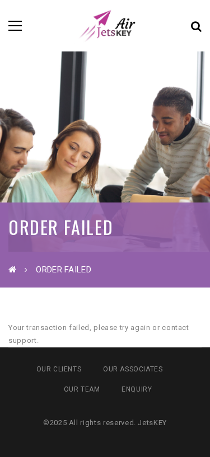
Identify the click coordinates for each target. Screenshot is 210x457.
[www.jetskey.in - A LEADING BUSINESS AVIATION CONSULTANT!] (105, 25)
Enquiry (137, 389)
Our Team (82, 389)
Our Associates (132, 369)
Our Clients (59, 369)
